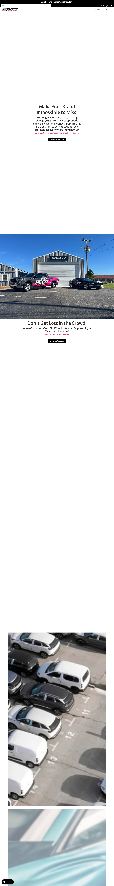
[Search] (50, 5)
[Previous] (55, 317)
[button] (101, 5)
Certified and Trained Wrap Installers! (57, 2)
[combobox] (25, 5)
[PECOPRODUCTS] (10, 9)
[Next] (59, 317)
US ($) (110, 5)
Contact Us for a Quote (57, 139)
